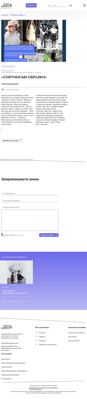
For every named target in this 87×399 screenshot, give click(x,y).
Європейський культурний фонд (13, 363)
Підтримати (31, 5)
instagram (42, 341)
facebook (42, 333)
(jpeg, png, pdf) (13, 235)
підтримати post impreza (48, 345)
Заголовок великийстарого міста (15, 292)
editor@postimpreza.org (9, 343)
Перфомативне (17, 15)
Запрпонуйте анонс (11, 207)
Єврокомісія (5, 359)
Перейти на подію (11, 140)
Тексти (5, 287)
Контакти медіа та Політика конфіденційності (43, 387)
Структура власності (35, 389)
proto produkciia (74, 341)
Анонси (4, 15)
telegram (42, 337)
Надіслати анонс (47, 235)
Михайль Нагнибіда (8, 301)
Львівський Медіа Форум (10, 375)
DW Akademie (6, 379)
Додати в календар (12, 89)
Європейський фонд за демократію (14, 371)
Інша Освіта (72, 337)
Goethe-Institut (6, 367)
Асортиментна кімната (76, 333)
